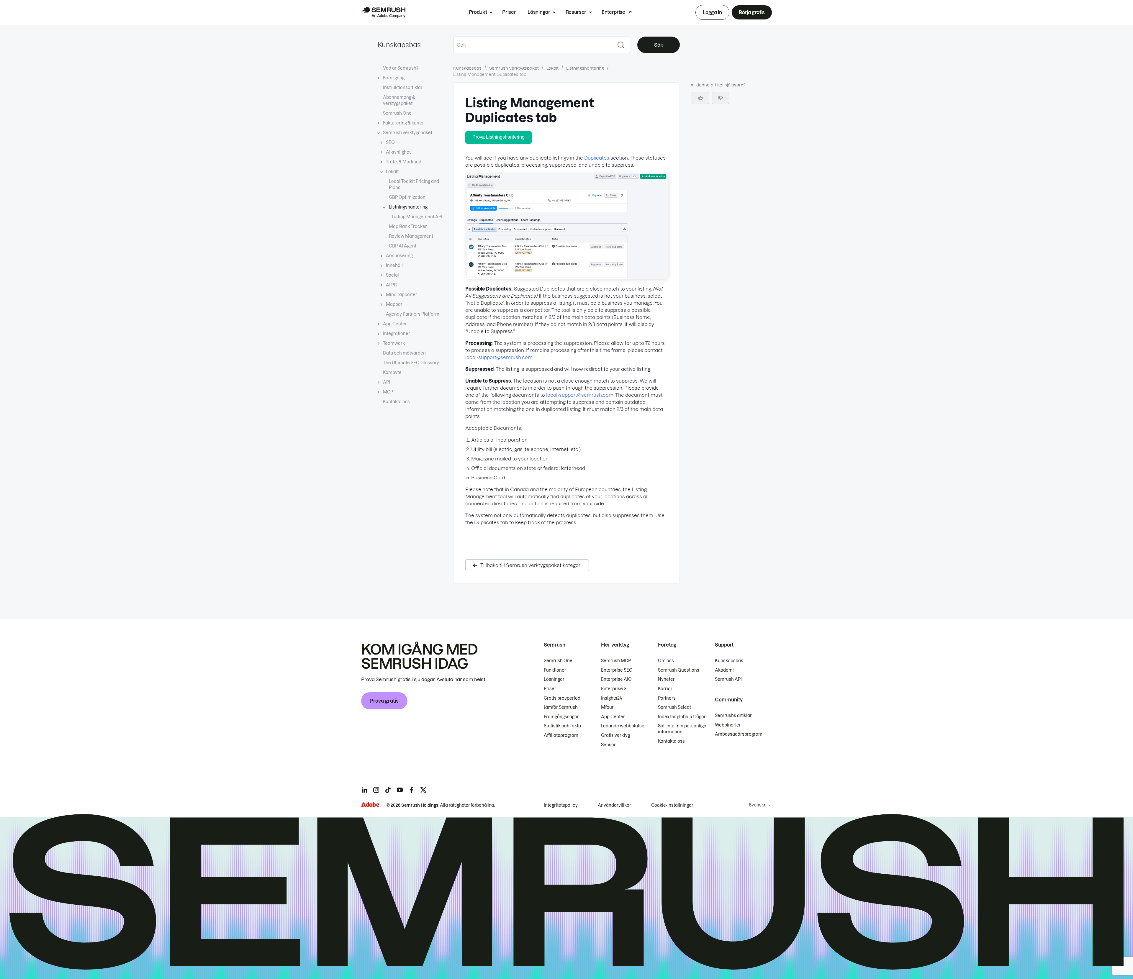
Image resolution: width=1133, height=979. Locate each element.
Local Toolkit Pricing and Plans (414, 184)
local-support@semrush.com (499, 357)
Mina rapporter (401, 294)
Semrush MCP (616, 660)
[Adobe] (370, 804)
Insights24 (611, 698)
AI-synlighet (398, 152)
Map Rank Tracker (408, 226)
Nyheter (666, 679)
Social (392, 275)
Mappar (394, 304)
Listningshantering (408, 207)
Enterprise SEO (617, 670)
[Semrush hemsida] (383, 12)
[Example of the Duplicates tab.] (566, 277)
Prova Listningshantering (498, 137)
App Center (395, 324)
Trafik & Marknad (403, 162)
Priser (509, 12)
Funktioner (555, 670)
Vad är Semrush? (400, 68)
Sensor (608, 744)
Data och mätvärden (404, 353)
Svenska (758, 805)
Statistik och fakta (562, 726)
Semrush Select (674, 707)
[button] (720, 98)
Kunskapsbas (399, 44)
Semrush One (397, 113)
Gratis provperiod (562, 698)
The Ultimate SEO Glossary (411, 362)
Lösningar (539, 12)
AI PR (391, 285)
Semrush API (728, 679)
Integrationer (396, 333)
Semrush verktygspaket (407, 132)
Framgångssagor (561, 716)
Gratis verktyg (615, 735)
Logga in (712, 12)
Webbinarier (728, 725)
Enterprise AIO (616, 679)
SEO (390, 142)
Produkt (478, 12)
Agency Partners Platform (412, 314)
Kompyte (392, 372)
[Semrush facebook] (411, 790)
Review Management (411, 236)
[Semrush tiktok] (388, 790)
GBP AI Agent (402, 246)
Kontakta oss (396, 401)
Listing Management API (417, 216)
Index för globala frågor (682, 716)
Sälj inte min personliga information (682, 729)
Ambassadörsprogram (738, 734)
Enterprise (613, 12)
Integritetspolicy (561, 805)
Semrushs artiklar (733, 715)
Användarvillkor (614, 805)
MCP (388, 392)
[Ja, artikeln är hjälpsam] (700, 98)
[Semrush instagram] (376, 790)
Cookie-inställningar (672, 805)
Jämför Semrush (561, 707)
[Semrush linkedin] (364, 790)
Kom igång (394, 78)
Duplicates (596, 157)
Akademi (724, 670)
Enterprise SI (614, 688)
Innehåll (394, 265)
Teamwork (394, 343)
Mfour (607, 707)
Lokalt (392, 171)
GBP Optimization (407, 197)
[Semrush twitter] (423, 790)
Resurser (576, 12)
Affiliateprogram (561, 735)
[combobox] (532, 45)
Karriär (665, 688)
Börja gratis (752, 12)
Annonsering (399, 255)
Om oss (666, 660)
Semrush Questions (678, 670)
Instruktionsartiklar (403, 87)
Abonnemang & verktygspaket (399, 100)
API (386, 382)
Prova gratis (384, 700)
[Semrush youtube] (400, 790)
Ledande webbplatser (623, 726)
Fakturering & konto (403, 123)
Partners (667, 698)
